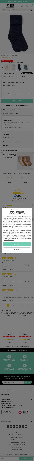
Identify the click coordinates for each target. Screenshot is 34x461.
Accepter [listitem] (17, 244)
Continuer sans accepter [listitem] (17, 210)
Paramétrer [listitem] (17, 249)
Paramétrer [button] (14, 233)
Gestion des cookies (9, 240)
